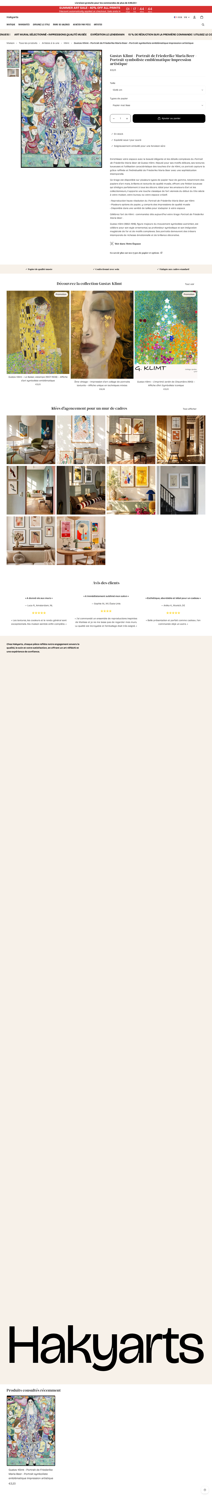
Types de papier (119, 98)
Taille (112, 83)
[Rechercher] (203, 24)
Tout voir (189, 284)
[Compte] (194, 17)
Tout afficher (190, 409)
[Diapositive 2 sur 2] (13, 73)
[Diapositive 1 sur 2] (13, 59)
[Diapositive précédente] (12, 439)
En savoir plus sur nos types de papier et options (135, 252)
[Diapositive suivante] (50, 439)
